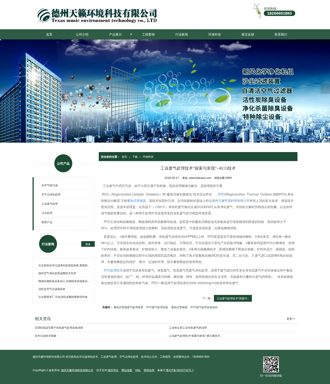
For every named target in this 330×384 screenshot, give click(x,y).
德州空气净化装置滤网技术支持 (57, 273)
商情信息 (149, 370)
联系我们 (281, 34)
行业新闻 (181, 34)
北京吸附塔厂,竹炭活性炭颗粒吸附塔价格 (63, 297)
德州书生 (113, 370)
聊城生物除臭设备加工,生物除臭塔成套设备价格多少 (64, 281)
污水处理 (47, 213)
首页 (49, 34)
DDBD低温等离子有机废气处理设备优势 (59, 327)
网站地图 (126, 370)
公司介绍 (82, 34)
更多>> (291, 318)
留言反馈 (248, 34)
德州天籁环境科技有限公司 (231, 200)
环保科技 (214, 34)
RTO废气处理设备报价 (204, 307)
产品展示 (115, 34)
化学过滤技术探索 (45, 335)
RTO (221, 194)
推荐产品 (47, 222)
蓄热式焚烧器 (136, 200)
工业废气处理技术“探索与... (233, 298)
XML (138, 370)
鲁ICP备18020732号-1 (180, 370)
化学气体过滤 (50, 185)
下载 (135, 156)
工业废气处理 (50, 203)
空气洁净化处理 (51, 194)
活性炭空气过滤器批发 (51, 289)
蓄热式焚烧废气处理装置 (128, 307)
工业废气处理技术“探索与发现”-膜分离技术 (194, 335)
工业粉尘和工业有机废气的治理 (188, 327)
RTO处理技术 (113, 270)
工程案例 (148, 34)
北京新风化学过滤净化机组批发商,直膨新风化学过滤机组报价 (64, 265)
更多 (88, 244)
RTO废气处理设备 (157, 307)
